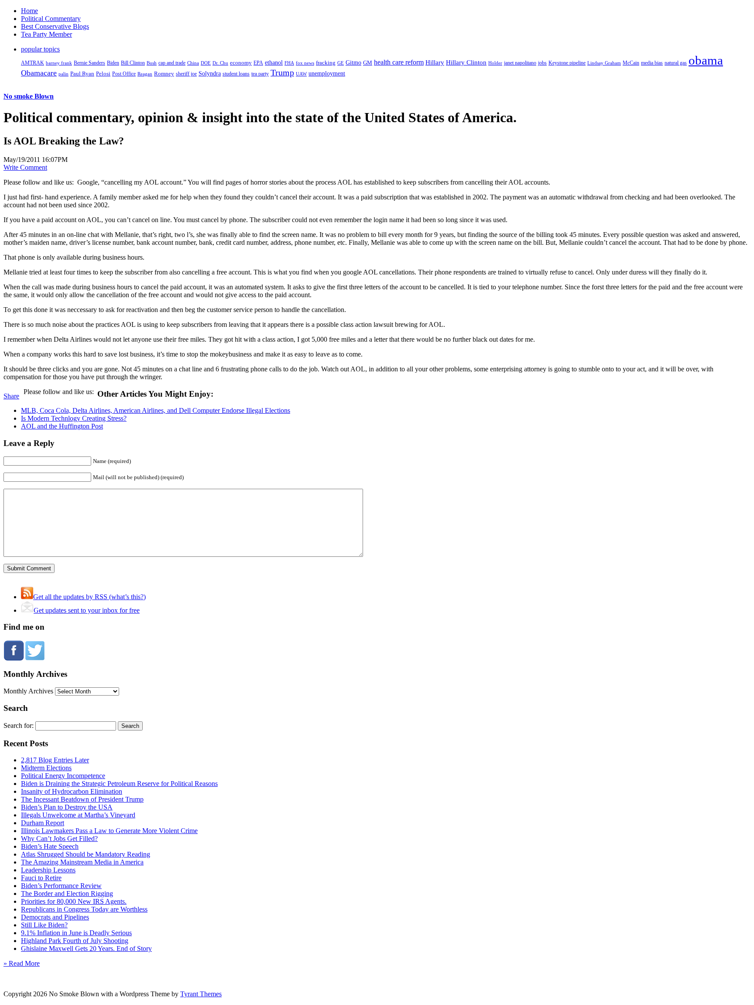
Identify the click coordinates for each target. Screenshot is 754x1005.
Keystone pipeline (567, 63)
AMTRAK (32, 63)
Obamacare (39, 73)
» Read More (21, 963)
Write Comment (25, 167)
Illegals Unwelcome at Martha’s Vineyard (78, 815)
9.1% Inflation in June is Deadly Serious (76, 932)
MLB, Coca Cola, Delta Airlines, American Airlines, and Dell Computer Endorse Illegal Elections (155, 410)
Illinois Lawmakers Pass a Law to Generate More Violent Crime (109, 830)
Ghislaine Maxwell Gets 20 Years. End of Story (86, 948)
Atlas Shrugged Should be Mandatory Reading (85, 854)
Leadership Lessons (48, 870)
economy (241, 63)
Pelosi (103, 73)
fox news (305, 62)
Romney (164, 73)
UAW (301, 73)
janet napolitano (520, 63)
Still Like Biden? (44, 925)
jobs (542, 63)
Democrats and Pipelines (55, 917)
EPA (258, 63)
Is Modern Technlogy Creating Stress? (74, 418)
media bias (652, 63)
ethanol (274, 62)
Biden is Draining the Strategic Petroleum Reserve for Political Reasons (119, 783)
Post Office (124, 74)
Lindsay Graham (604, 62)
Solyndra (210, 73)
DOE (206, 63)
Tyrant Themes (201, 994)
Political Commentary (51, 18)
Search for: (18, 725)
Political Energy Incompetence (63, 775)
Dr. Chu (220, 62)
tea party (260, 74)
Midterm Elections (46, 768)
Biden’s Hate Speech (50, 846)
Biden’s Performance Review (61, 885)
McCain (631, 63)
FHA (289, 62)
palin (63, 74)
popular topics (40, 49)
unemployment (326, 73)
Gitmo (353, 62)
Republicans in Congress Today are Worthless (84, 909)
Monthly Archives (28, 691)
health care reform (399, 62)
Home (29, 10)
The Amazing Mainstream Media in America (82, 862)
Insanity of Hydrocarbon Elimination (71, 791)
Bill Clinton (133, 63)
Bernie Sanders (89, 63)
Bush (152, 62)
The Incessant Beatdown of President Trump (82, 799)
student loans (236, 74)
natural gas (676, 63)
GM (367, 62)
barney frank (59, 62)
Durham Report (42, 823)
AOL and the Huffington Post (62, 426)
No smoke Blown (28, 96)
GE (340, 63)
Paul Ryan (82, 73)
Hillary (434, 62)
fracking (326, 62)
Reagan (144, 73)
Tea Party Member (46, 34)
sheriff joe (186, 74)
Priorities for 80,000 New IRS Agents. (74, 901)
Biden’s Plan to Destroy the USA (67, 807)
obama (706, 60)
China (193, 62)
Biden (113, 63)
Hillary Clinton (466, 62)
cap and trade (171, 63)
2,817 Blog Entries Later (55, 760)
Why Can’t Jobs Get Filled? (59, 838)
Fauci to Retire (41, 878)
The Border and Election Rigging (67, 893)
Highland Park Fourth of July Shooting (74, 940)
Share (11, 396)
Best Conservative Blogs (55, 26)
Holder (495, 62)
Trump (282, 72)
